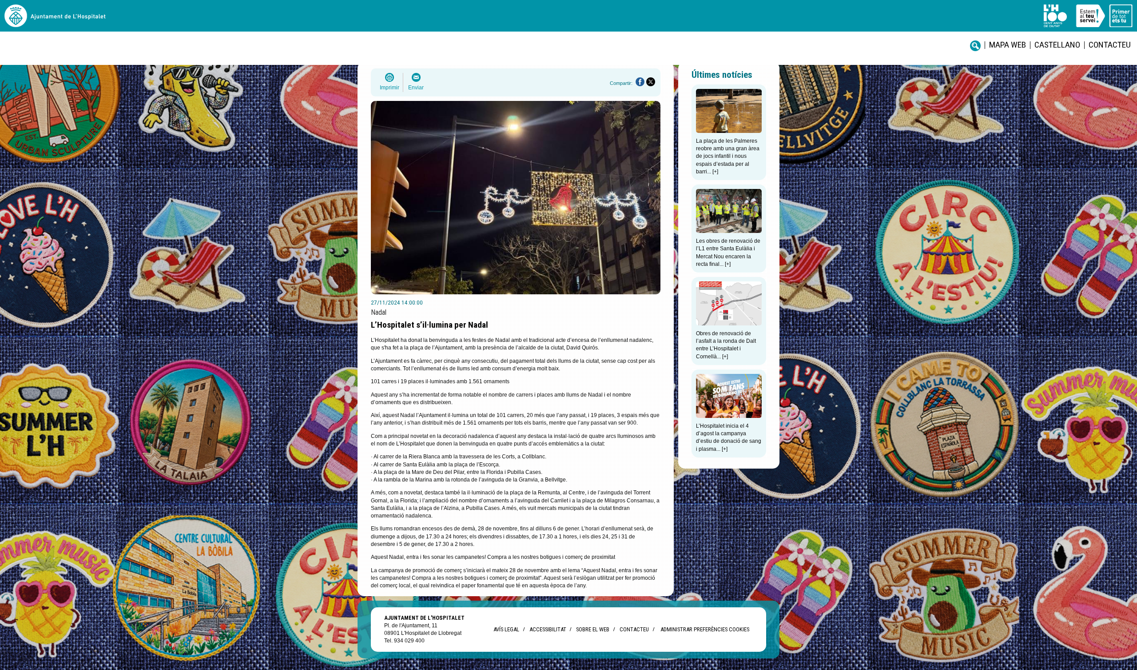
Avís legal (506, 629)
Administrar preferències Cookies (704, 629)
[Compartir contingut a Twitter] (650, 81)
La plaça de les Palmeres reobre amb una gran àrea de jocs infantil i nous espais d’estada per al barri (727, 156)
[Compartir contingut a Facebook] (640, 81)
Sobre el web (592, 629)
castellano (1057, 45)
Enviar (416, 87)
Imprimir (389, 87)
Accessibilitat (547, 629)
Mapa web (1007, 45)
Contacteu (1110, 45)
